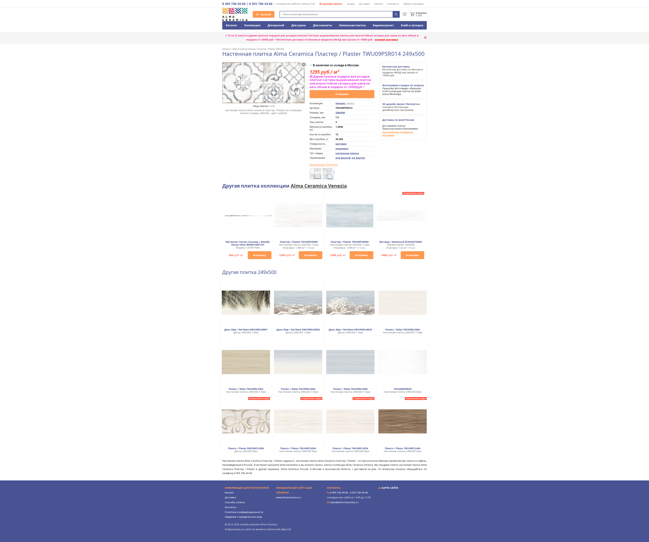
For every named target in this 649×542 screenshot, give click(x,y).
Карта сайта (389, 487)
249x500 (340, 112)
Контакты (393, 3)
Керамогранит (383, 25)
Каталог (265, 14)
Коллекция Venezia (324, 165)
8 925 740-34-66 (260, 4)
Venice (350, 103)
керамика (341, 148)
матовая (340, 143)
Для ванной (276, 25)
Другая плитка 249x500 (249, 272)
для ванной (343, 157)
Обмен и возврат (413, 3)
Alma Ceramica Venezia (319, 185)
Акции (351, 3)
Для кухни (298, 25)
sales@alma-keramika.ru (344, 502)
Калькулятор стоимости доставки (397, 134)
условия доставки (386, 39)
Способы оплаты (235, 502)
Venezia (340, 103)
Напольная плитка (352, 25)
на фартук (358, 157)
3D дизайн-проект (331, 3)
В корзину (341, 94)
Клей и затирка (412, 25)
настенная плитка (347, 153)
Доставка (364, 3)
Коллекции (252, 25)
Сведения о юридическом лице (243, 516)
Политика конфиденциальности (244, 512)
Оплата (378, 3)
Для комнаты (322, 25)
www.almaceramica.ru (288, 497)
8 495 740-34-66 (234, 4)
